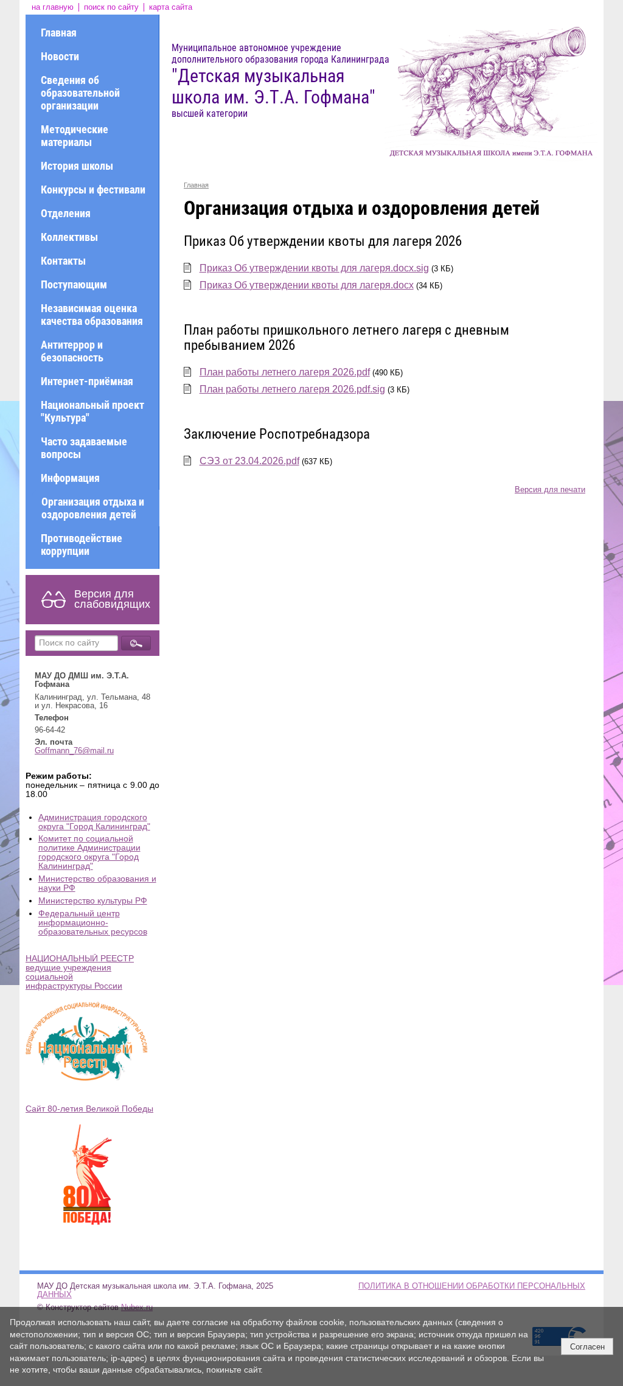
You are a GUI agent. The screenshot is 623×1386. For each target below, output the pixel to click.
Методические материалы (74, 135)
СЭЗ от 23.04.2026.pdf (249, 461)
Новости (60, 56)
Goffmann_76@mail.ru (74, 751)
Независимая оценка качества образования (92, 314)
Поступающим (74, 284)
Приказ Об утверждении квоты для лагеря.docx (307, 285)
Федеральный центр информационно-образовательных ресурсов (92, 922)
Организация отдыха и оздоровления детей (92, 508)
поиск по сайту (111, 7)
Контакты (63, 260)
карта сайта (170, 7)
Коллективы (69, 237)
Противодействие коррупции (81, 544)
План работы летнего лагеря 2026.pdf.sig (292, 389)
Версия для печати (550, 490)
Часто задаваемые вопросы (84, 448)
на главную (53, 7)
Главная (59, 32)
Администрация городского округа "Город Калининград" (94, 822)
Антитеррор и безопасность (72, 351)
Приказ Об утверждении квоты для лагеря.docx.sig (314, 268)
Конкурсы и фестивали (93, 189)
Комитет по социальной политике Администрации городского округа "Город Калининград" (89, 852)
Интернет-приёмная (87, 381)
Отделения (66, 213)
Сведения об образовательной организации (80, 93)
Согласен (587, 1346)
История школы (77, 165)
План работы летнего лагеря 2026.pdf (285, 372)
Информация (70, 478)
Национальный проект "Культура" (92, 411)
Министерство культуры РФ (92, 900)
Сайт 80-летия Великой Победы (89, 1108)
